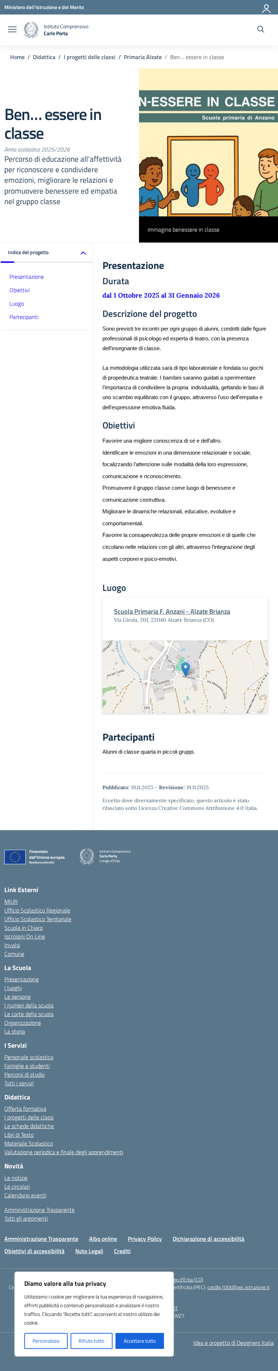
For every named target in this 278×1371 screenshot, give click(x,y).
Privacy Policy (145, 1238)
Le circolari (17, 1186)
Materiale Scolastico (28, 1143)
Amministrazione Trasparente (39, 1209)
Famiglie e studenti (27, 1065)
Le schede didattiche (29, 1126)
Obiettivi (19, 290)
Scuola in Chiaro (23, 927)
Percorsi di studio (24, 1074)
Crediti (122, 1251)
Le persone (17, 996)
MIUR (11, 901)
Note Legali (89, 1251)
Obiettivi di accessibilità (34, 1251)
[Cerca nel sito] (260, 30)
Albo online (103, 1238)
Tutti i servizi (19, 1083)
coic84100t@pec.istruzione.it (238, 1287)
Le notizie (16, 1177)
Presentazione (26, 276)
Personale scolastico (28, 1057)
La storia (14, 1031)
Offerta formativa (25, 1108)
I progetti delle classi (29, 1117)
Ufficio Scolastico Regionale (37, 910)
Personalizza (46, 1341)
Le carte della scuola (29, 1014)
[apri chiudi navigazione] (12, 30)
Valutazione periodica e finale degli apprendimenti (63, 1152)
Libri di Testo (19, 1134)
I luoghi (13, 987)
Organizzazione (22, 1022)
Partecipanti (23, 316)
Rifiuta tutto (91, 1341)
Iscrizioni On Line (24, 936)
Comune (14, 953)
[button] (47, 253)
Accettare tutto (140, 1341)
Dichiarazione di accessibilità (208, 1238)
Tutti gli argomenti (26, 1218)
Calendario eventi (25, 1195)
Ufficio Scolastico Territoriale (37, 919)
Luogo (16, 303)
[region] (94, 1314)
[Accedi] (267, 7)
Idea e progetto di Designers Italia (233, 1342)
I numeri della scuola (29, 1005)
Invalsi (12, 945)
